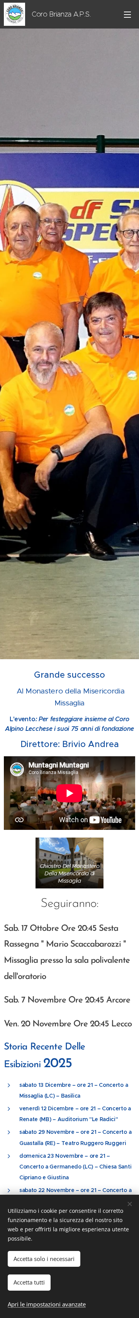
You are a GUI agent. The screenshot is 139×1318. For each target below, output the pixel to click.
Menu (127, 14)
